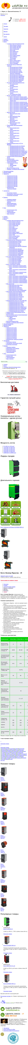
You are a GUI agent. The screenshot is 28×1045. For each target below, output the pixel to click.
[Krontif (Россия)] (12, 750)
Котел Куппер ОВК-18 (3, 794)
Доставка (5, 26)
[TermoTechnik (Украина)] (19, 752)
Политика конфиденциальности (11, 1030)
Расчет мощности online (9, 1029)
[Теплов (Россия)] (22, 756)
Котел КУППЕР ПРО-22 (18, 527)
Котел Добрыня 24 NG (6, 527)
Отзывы (5, 585)
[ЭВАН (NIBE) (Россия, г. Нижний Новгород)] (10, 759)
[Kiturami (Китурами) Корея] (7, 750)
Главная (5, 364)
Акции (5, 36)
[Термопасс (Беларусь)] (18, 757)
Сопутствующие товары (9, 586)
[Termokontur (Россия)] (13, 752)
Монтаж (5, 31)
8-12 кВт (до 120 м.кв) (8, 446)
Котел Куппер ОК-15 (2, 909)
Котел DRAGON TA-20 (9, 966)
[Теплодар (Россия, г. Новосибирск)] (7, 757)
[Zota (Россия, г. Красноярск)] (6, 754)
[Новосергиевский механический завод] (15, 755)
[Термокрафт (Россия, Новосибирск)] (13, 757)
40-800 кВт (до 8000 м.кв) (9, 452)
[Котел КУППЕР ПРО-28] (4, 805)
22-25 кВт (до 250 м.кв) (9, 450)
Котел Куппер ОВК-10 (3, 823)
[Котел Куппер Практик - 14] (4, 862)
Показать (3, 15)
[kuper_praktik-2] (6, 548)
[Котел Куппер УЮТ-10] (4, 848)
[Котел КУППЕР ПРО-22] (4, 878)
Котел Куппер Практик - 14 (3, 866)
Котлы (5, 365)
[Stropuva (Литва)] (7, 752)
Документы (6, 1028)
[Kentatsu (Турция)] (3, 750)
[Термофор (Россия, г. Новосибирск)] (23, 757)
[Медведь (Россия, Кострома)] (7, 755)
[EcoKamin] (11, 748)
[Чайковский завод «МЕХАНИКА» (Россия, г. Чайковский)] (7, 759)
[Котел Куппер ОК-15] (4, 906)
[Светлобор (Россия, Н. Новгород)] (3, 756)
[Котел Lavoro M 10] (6, 926)
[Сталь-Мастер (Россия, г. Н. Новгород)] (9, 756)
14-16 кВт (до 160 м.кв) (9, 447)
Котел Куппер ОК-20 (2, 895)
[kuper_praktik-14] (4, 537)
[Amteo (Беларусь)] (2, 748)
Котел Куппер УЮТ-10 (3, 851)
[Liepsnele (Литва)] (21, 750)
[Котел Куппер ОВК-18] (5, 791)
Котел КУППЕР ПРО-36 (9, 945)
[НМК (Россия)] (11, 755)
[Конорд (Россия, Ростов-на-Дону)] (23, 754)
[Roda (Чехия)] (24, 751)
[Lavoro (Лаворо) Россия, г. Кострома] (17, 750)
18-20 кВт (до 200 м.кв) (9, 448)
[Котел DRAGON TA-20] (7, 963)
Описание (5, 584)
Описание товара (5, 743)
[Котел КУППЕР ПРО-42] (4, 834)
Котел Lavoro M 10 (8, 929)
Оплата (5, 23)
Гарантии (5, 29)
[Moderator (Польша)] (9, 751)
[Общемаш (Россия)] (20, 755)
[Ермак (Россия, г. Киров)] (14, 754)
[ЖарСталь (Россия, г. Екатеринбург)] (18, 754)
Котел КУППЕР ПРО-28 (3, 808)
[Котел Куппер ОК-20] (4, 892)
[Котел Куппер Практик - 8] (4, 776)
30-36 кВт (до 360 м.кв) (9, 451)
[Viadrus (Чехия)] (3, 754)
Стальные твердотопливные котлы (12, 367)
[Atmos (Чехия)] (6, 748)
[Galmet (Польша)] (16, 748)
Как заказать (6, 34)
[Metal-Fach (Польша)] (3, 751)
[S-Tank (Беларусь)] (2, 752)
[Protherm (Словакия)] (20, 751)
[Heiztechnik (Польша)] (21, 748)
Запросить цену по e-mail (7, 576)
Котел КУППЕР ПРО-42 (3, 837)
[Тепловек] (3, 757)
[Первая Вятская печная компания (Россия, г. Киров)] (25, 755)
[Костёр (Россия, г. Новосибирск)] (3, 755)
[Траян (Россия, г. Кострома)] (3, 759)
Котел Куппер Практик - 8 (3, 779)
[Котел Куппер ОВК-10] (5, 820)
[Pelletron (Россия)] (14, 751)
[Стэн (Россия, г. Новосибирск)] (13, 756)
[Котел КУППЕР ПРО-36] (6, 944)
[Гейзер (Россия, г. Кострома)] (10, 754)
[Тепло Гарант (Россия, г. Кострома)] (17, 756)
